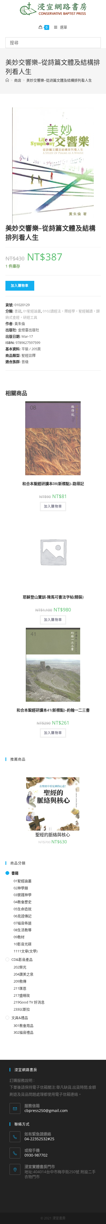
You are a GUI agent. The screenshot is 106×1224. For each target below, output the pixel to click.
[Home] (7, 80)
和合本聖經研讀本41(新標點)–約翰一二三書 (53, 710)
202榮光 (20, 967)
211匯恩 (20, 988)
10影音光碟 (23, 944)
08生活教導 (23, 929)
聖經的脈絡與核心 (52, 835)
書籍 (17, 311)
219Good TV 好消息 (29, 1002)
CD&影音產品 (22, 959)
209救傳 (20, 981)
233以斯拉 (22, 1009)
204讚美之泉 (23, 974)
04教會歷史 (23, 901)
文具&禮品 (19, 1017)
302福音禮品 (23, 1032)
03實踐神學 (23, 894)
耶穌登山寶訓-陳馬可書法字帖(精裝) (53, 596)
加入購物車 (20, 285)
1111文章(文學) (26, 951)
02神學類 (21, 888)
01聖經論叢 (32, 311)
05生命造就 (23, 908)
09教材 (19, 936)
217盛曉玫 (22, 995)
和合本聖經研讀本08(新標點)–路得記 (53, 483)
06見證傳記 (23, 916)
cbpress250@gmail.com (46, 1110)
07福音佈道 (23, 923)
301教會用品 (23, 1025)
